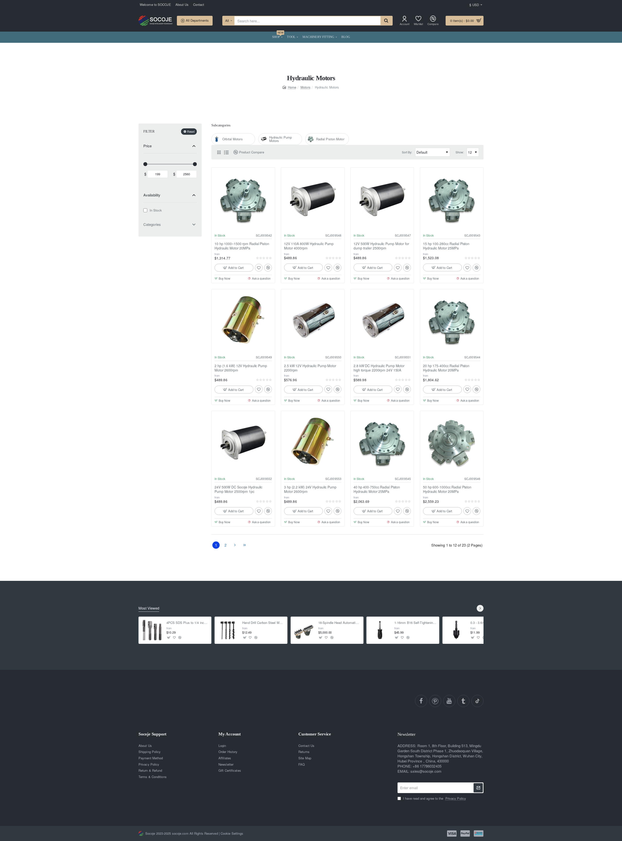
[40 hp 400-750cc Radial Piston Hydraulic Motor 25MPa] (382, 442)
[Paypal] (465, 833)
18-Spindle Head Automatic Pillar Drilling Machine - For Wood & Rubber (339, 623)
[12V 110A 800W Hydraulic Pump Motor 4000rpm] (312, 199)
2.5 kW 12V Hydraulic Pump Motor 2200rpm (310, 367)
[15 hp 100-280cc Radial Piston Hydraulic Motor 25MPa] (451, 199)
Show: (460, 152)
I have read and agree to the (434, 798)
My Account (229, 734)
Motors (306, 87)
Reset (191, 131)
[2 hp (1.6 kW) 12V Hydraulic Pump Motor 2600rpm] (243, 321)
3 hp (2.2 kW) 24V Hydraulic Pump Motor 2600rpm (310, 489)
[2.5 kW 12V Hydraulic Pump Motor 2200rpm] (312, 321)
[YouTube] (449, 701)
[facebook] (421, 701)
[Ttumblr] (463, 701)
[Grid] (219, 152)
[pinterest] (435, 701)
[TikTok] (477, 701)
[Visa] (452, 833)
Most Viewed (148, 608)
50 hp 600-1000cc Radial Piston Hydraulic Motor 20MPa (447, 489)
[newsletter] (478, 787)
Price (147, 145)
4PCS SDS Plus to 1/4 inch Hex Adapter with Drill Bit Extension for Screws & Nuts (187, 623)
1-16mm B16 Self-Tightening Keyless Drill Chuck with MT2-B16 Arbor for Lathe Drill (415, 623)
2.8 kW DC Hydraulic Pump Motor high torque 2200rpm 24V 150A (379, 367)
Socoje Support (152, 734)
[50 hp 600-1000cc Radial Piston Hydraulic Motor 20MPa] (451, 442)
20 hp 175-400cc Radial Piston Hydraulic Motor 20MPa (446, 367)
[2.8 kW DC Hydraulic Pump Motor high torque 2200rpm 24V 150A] (382, 321)
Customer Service (314, 734)
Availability (151, 194)
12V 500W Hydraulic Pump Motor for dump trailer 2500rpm (381, 245)
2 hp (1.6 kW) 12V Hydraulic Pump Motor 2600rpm (241, 367)
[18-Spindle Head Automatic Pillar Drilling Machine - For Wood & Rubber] (304, 630)
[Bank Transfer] (479, 833)
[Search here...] (386, 20)
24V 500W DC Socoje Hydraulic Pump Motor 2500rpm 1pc (238, 489)
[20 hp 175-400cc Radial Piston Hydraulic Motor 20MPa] (451, 321)
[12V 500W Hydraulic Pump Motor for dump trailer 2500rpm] (382, 199)
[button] (234, 268)
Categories (152, 224)
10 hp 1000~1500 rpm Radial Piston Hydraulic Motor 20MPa (242, 245)
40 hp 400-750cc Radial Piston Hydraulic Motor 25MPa (377, 489)
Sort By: (407, 152)
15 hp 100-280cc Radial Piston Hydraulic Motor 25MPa (446, 245)
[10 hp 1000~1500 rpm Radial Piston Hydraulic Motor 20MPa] (243, 199)
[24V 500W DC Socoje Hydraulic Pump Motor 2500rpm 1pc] (243, 442)
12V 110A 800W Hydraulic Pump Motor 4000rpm (309, 245)
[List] (226, 152)
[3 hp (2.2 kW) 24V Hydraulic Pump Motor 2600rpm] (312, 442)
